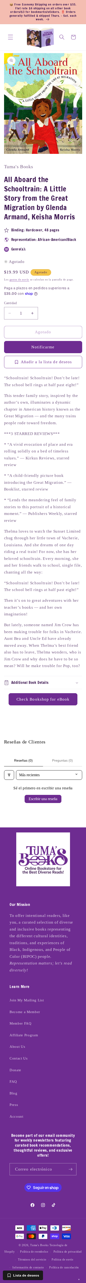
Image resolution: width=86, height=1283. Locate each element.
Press (14, 1105)
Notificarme (42, 347)
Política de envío (62, 1259)
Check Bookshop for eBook (43, 699)
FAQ (13, 1081)
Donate (15, 1070)
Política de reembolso (34, 1251)
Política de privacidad (68, 1251)
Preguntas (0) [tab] (62, 760)
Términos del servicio (32, 1259)
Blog (13, 1093)
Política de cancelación (64, 1267)
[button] (10, 37)
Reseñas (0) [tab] (23, 760)
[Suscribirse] (70, 1169)
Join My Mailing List (27, 1000)
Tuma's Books (39, 1245)
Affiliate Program (24, 1035)
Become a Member (25, 1012)
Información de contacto (28, 1267)
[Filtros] (9, 775)
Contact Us (19, 1058)
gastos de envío (19, 279)
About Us (17, 1046)
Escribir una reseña (43, 799)
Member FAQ (21, 1023)
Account (16, 1116)
